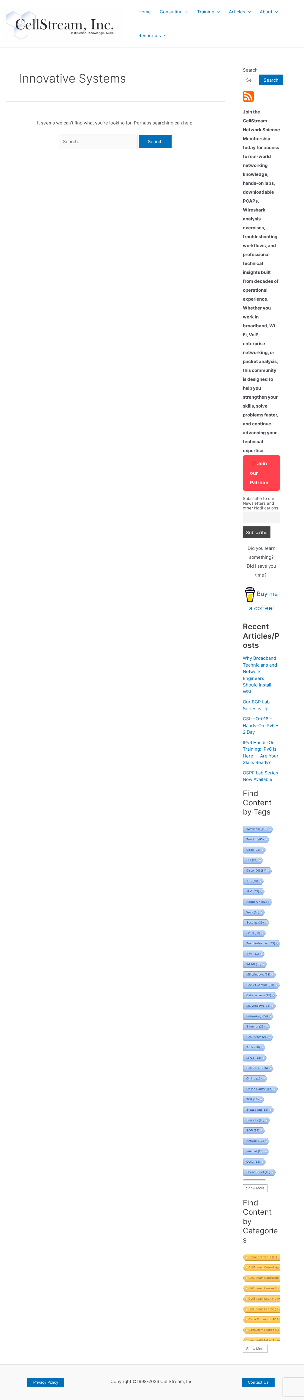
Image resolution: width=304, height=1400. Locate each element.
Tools (253, 1047)
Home (144, 12)
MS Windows (258, 974)
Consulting (171, 12)
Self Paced (257, 1068)
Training (205, 12)
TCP (252, 1099)
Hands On (256, 901)
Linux (253, 933)
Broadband (257, 1109)
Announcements (262, 1257)
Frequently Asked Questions (270, 1340)
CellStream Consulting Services (272, 1277)
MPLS (253, 1057)
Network (255, 1140)
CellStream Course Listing (268, 1288)
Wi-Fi (252, 912)
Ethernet (255, 1026)
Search (250, 70)
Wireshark (256, 829)
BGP (252, 1130)
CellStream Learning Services (270, 1309)
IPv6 (252, 891)
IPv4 (252, 953)
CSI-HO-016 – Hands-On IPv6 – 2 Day (260, 725)
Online (254, 1078)
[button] (185, 12)
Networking (257, 1016)
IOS (252, 881)
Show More (255, 1188)
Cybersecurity (258, 995)
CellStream (256, 1036)
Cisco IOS (256, 870)
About (266, 12)
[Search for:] (99, 141)
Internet (254, 1151)
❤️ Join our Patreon (259, 472)
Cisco (253, 849)
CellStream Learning (264, 1298)
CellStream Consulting (265, 1267)
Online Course (259, 1088)
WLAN (253, 964)
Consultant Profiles (263, 1329)
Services (255, 1120)
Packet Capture (260, 985)
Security (255, 922)
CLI (251, 860)
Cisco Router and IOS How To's (273, 1319)
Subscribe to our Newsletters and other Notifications (260, 503)
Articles (237, 12)
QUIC (253, 1161)
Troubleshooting (260, 943)
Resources (149, 35)
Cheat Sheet (258, 1172)
